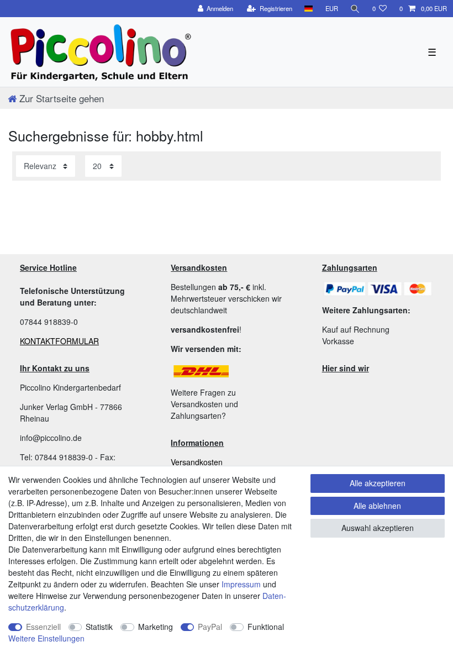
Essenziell (43, 626)
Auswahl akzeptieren (377, 527)
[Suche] (355, 8)
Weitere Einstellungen (46, 638)
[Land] (308, 8)
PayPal (210, 626)
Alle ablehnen (377, 505)
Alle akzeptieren (377, 482)
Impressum (241, 584)
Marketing (155, 626)
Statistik (99, 626)
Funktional (265, 626)
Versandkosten (197, 461)
